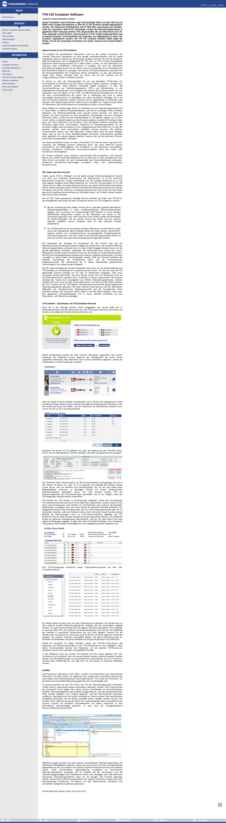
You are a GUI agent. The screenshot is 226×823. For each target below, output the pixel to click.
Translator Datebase (9, 49)
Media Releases (8, 17)
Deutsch (204, 5)
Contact (5, 62)
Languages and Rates (10, 65)
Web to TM (6, 71)
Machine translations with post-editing (16, 30)
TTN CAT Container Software (13, 77)
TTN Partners (7, 74)
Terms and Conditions (10, 87)
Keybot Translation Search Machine (15, 46)
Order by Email (7, 36)
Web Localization (8, 84)
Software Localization (10, 80)
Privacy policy (7, 90)
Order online (6, 33)
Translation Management (11, 68)
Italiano (221, 5)
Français (213, 5)
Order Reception (8, 39)
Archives (5, 42)
